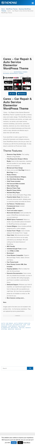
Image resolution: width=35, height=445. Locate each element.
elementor (5, 327)
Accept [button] (14, 442)
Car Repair (12, 326)
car (24, 324)
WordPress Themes (12, 9)
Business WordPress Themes (13, 73)
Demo (13, 93)
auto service (6, 324)
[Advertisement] (17, 35)
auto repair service (22, 323)
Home (3, 9)
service (11, 329)
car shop (21, 326)
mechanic (14, 327)
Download (23, 93)
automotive (17, 324)
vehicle (18, 329)
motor (21, 327)
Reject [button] (20, 442)
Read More (26, 442)
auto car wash (7, 323)
